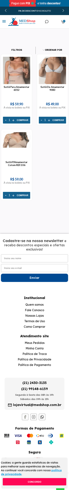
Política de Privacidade (34, 359)
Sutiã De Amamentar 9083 (52, 88)
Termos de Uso (34, 321)
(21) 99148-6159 (34, 389)
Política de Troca (34, 354)
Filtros (16, 50)
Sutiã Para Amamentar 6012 (16, 88)
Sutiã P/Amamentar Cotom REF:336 (17, 164)
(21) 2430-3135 (34, 383)
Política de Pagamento (34, 365)
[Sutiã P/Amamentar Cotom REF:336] (16, 159)
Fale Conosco (34, 310)
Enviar (34, 278)
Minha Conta (35, 348)
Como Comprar (34, 326)
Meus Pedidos (35, 343)
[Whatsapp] (42, 419)
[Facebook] (25, 419)
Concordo (34, 482)
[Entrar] (55, 22)
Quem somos (34, 304)
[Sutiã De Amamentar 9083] (52, 84)
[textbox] (27, 32)
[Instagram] (33, 419)
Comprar (22, 120)
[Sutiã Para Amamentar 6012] (16, 84)
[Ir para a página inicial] (18, 21)
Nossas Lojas (34, 315)
